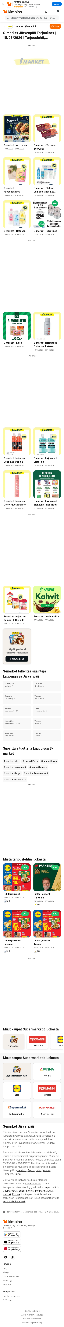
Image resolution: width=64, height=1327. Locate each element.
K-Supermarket (24, 1190)
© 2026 (32, 1311)
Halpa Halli (50, 1187)
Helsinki (21, 1170)
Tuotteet (7, 1284)
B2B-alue (7, 1300)
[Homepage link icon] (4, 1212)
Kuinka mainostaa (11, 1296)
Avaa (56, 4)
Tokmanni (40, 1190)
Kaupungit (8, 1280)
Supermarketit (33, 1183)
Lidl (49, 1190)
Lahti (38, 1170)
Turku (17, 1174)
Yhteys (6, 1272)
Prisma (16, 1194)
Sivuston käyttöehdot (32, 1319)
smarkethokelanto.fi (14, 1201)
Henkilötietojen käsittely (32, 1322)
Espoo (31, 1170)
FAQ (5, 1268)
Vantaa (46, 1170)
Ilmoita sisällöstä (11, 1276)
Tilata (56, 26)
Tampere (8, 1174)
